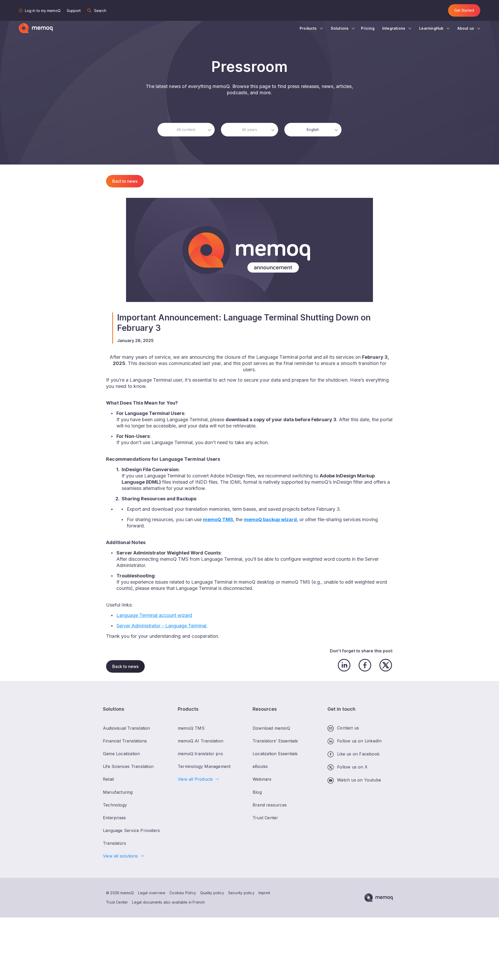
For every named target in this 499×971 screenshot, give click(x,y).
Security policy (241, 893)
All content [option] (186, 129)
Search (100, 10)
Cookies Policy (182, 893)
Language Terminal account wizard (154, 615)
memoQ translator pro (200, 753)
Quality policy (212, 893)
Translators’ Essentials (275, 740)
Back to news (125, 666)
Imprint (264, 893)
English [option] (313, 129)
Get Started (464, 10)
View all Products (195, 779)
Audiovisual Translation (126, 728)
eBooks (260, 766)
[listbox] (186, 129)
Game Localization (121, 753)
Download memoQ (271, 728)
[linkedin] (344, 665)
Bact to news (124, 181)
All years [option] (249, 129)
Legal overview (151, 893)
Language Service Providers (131, 830)
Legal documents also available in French (168, 902)
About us (465, 28)
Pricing (367, 28)
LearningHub (431, 28)
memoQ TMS (191, 728)
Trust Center (117, 902)
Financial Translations (125, 740)
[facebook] (365, 665)
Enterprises (114, 817)
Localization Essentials (275, 753)
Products (308, 28)
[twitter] (385, 665)
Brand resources (270, 805)
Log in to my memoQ (43, 10)
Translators (114, 843)
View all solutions (120, 856)
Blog (257, 792)
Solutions (340, 28)
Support (74, 10)
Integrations (393, 28)
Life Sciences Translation (128, 766)
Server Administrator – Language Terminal (162, 625)
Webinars (262, 779)
